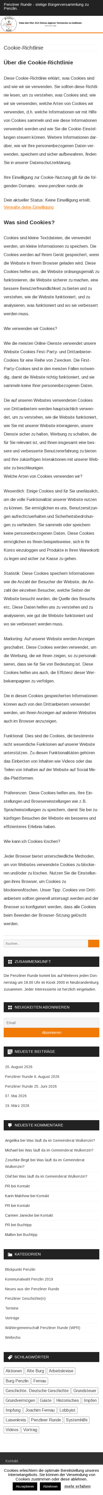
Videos (12, 1429)
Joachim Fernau (40, 1410)
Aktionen (14, 1371)
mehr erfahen (77, 1486)
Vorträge (12, 1318)
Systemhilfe (77, 1420)
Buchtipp (24, 1225)
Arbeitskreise (61, 1371)
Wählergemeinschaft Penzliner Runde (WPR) (42, 1328)
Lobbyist (67, 1410)
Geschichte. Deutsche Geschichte (37, 1390)
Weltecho (13, 1337)
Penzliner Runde (46, 1420)
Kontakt (23, 1186)
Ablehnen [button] (50, 1486)
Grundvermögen (20, 1400)
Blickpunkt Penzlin (20, 1269)
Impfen (90, 1400)
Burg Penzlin (17, 1381)
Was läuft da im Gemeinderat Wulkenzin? (60, 1140)
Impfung (13, 1410)
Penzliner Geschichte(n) (25, 1298)
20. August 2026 (18, 1067)
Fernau (39, 1381)
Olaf (8, 1176)
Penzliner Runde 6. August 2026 (32, 1076)
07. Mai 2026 (16, 1096)
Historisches (67, 1400)
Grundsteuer (84, 1390)
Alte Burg (35, 1371)
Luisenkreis (16, 1420)
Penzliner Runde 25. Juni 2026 (31, 1086)
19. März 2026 (17, 1106)
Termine (11, 1308)
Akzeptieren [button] (25, 1486)
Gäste (46, 1400)
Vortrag (30, 1429)
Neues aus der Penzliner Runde (32, 1289)
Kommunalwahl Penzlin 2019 (29, 1279)
